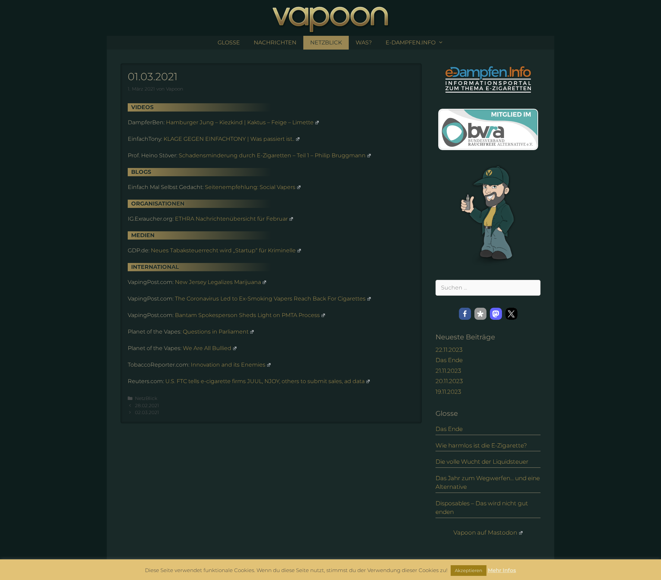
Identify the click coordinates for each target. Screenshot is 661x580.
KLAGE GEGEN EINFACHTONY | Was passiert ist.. (229, 139)
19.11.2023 (448, 391)
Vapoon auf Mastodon (485, 532)
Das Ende (449, 360)
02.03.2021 (147, 412)
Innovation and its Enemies (228, 364)
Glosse (229, 42)
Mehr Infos (502, 570)
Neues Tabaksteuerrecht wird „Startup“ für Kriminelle (223, 250)
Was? (364, 42)
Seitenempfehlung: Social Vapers (250, 187)
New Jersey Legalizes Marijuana (218, 282)
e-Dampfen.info (411, 42)
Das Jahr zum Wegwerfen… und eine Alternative (488, 483)
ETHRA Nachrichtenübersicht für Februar (231, 218)
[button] (465, 314)
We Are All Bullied (207, 348)
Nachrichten (275, 42)
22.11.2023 (449, 349)
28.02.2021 (147, 405)
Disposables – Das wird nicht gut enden (482, 508)
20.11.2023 (449, 381)
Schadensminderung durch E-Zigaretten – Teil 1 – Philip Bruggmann (272, 155)
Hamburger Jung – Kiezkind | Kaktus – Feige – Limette (240, 122)
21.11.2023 (448, 370)
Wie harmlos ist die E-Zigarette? (481, 445)
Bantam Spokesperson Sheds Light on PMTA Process (247, 315)
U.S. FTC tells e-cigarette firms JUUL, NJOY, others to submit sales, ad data (265, 381)
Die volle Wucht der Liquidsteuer (482, 461)
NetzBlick (326, 42)
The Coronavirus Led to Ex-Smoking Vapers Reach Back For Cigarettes (270, 298)
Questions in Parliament (216, 331)
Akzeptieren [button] (468, 570)
